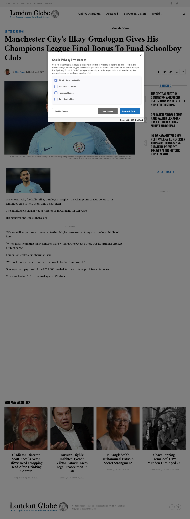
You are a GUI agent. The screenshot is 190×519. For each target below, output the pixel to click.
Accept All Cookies (129, 111)
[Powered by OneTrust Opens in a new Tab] (131, 120)
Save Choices (107, 111)
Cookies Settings (62, 111)
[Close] (140, 55)
